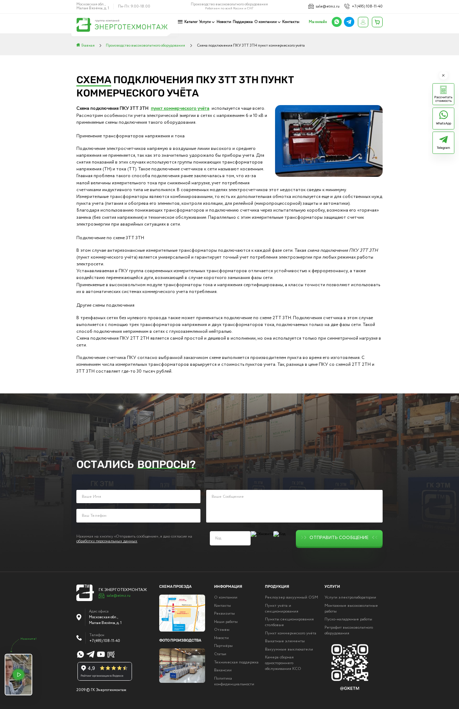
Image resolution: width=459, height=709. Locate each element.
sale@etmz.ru (328, 6)
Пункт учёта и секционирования (281, 608)
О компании (266, 22)
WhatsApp (443, 123)
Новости (224, 22)
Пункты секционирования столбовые (289, 622)
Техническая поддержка (236, 662)
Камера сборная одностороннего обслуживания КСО (283, 663)
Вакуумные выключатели (289, 649)
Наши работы (226, 622)
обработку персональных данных (106, 541)
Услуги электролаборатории (350, 597)
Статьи (220, 654)
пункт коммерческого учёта (180, 108)
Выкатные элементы (285, 641)
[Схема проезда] (182, 613)
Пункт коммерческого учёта (290, 633)
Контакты (290, 22)
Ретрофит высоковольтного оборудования (349, 630)
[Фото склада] (182, 665)
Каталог (191, 22)
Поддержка (243, 22)
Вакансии (223, 670)
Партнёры (223, 646)
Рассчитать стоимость (443, 99)
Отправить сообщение (339, 538)
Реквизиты (224, 613)
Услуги (205, 22)
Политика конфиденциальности (234, 681)
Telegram (443, 148)
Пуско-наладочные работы (348, 619)
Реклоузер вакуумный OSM (291, 597)
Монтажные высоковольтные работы (351, 608)
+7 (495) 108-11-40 (367, 6)
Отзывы (222, 630)
